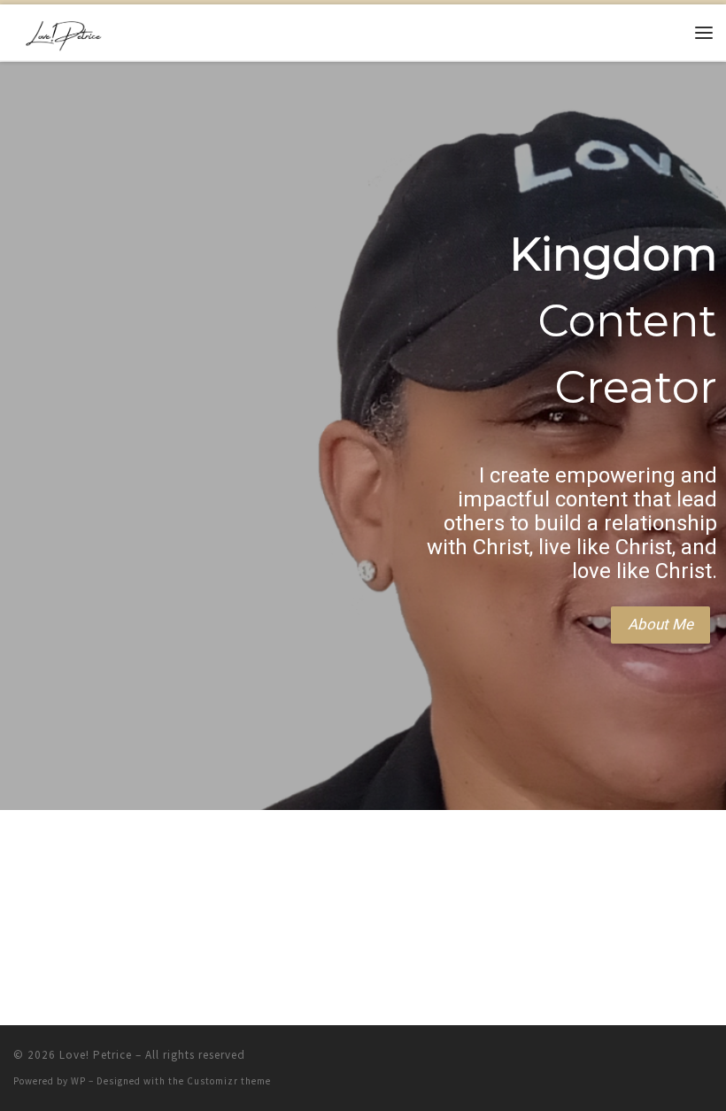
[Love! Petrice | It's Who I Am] (63, 30)
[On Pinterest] (699, 1066)
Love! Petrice (95, 1054)
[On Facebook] (574, 1066)
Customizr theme (229, 1081)
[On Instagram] (615, 1066)
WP (78, 1081)
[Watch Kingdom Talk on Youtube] (657, 1066)
